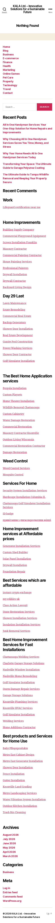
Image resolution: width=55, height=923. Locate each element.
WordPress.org (12, 900)
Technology (10, 85)
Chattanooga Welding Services (21, 657)
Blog (5, 50)
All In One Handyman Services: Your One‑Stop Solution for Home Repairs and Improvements (27, 128)
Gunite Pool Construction (18, 341)
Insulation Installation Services (21, 624)
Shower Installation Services (20, 618)
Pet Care (8, 77)
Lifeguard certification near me (21, 207)
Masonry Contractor (15, 249)
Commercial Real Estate (17, 316)
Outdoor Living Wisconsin (18, 439)
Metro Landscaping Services (20, 793)
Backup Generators (14, 322)
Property (8, 81)
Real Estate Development (18, 335)
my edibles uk (11, 599)
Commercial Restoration (17, 426)
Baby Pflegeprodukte (15, 748)
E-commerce (10, 58)
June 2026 (9, 843)
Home (6, 46)
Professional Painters (15, 268)
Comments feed (13, 896)
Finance (7, 62)
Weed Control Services (16, 468)
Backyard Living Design (17, 287)
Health (7, 65)
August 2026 (11, 834)
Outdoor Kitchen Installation (20, 806)
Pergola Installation (15, 388)
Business (8, 54)
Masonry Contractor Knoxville (21, 433)
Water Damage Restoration (19, 420)
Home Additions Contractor (19, 727)
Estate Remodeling (14, 309)
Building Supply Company (18, 229)
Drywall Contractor (14, 281)
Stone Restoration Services (19, 611)
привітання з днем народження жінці (27, 520)
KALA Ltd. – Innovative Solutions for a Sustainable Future (27, 9)
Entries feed (10, 892)
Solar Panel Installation (17, 559)
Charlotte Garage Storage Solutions (23, 663)
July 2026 (9, 839)
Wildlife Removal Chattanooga (21, 407)
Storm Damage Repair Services (21, 689)
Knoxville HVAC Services (18, 708)
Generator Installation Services (21, 546)
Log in (6, 888)
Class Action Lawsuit (15, 605)
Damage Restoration (15, 452)
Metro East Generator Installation (23, 761)
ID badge (8, 513)
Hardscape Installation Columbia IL (24, 497)
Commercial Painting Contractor (22, 255)
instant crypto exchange (17, 592)
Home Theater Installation (18, 401)
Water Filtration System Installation (24, 799)
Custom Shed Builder (15, 552)
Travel (7, 89)
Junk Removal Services (16, 631)
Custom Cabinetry (13, 414)
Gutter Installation (14, 780)
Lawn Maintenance (14, 303)
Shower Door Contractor (17, 354)
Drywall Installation (15, 274)
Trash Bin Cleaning (14, 812)
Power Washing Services (17, 348)
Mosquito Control (13, 474)
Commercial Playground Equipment (24, 236)
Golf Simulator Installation (19, 361)
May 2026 (9, 847)
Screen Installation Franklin (20, 242)
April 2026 (9, 851)
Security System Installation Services (25, 490)
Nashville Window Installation (21, 669)
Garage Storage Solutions (18, 695)
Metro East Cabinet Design (18, 754)
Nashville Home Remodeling (20, 676)
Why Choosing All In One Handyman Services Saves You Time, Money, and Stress (26, 143)
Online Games (11, 73)
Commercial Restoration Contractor (24, 446)
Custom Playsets (12, 394)
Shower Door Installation (18, 329)
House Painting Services (17, 261)
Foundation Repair (14, 571)
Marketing (9, 69)
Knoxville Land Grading (17, 786)
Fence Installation (14, 774)
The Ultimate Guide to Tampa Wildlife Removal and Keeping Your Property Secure (26, 178)
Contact (8, 92)
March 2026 (10, 856)
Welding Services (13, 721)
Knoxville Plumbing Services (20, 701)
